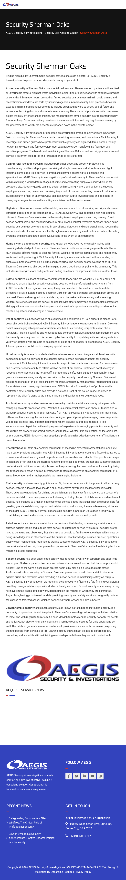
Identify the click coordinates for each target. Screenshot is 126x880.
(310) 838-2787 (81, 835)
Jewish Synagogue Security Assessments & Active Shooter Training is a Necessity (31, 838)
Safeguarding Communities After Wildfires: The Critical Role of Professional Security (27, 822)
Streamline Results (62, 871)
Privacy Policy (83, 871)
